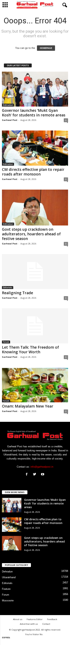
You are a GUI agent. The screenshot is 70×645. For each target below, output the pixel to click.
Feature (6, 588)
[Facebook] (28, 474)
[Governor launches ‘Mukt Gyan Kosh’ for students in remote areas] (35, 89)
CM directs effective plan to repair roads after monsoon (33, 172)
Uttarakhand (9, 577)
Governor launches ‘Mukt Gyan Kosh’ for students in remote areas (33, 113)
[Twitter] (35, 474)
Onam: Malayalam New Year (27, 406)
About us (17, 619)
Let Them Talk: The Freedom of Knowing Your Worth (30, 349)
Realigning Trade (17, 292)
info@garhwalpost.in (42, 466)
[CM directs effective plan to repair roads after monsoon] (35, 148)
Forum (6, 342)
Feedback (52, 619)
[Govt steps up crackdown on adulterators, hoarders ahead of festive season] (35, 207)
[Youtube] (43, 474)
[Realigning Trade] (35, 271)
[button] (64, 5)
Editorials (7, 287)
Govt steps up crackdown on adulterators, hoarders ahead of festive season (31, 234)
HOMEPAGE (46, 48)
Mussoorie (8, 600)
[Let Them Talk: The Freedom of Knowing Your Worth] (35, 325)
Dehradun (8, 105)
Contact (46, 623)
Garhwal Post (9, 120)
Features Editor (35, 619)
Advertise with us (29, 623)
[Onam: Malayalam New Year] (35, 384)
